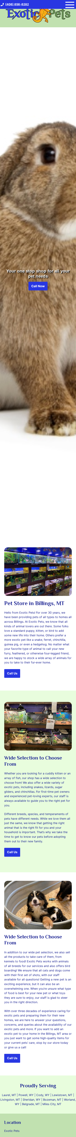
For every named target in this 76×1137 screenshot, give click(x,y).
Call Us (12, 673)
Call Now (38, 286)
